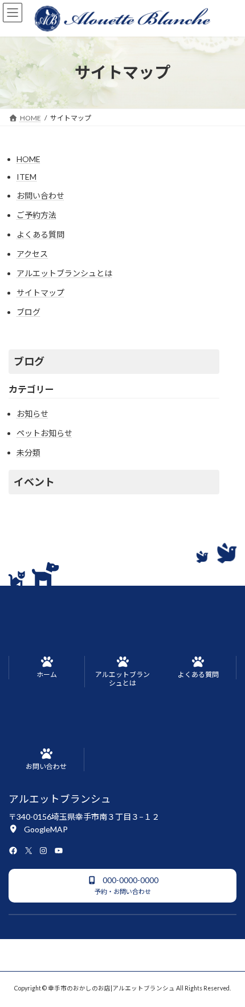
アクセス (32, 254)
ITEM (26, 177)
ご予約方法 (36, 215)
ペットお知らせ (44, 433)
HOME (28, 159)
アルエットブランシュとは (64, 273)
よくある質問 (40, 234)
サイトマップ (40, 292)
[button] (38, 828)
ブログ (28, 312)
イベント (34, 482)
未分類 (28, 452)
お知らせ (32, 413)
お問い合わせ (40, 195)
